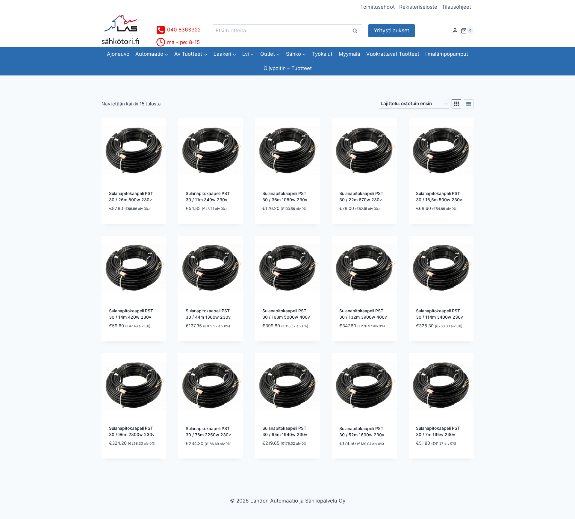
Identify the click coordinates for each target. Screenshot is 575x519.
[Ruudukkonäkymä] (456, 103)
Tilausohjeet (456, 7)
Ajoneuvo (118, 54)
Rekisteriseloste (418, 7)
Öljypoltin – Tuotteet (288, 68)
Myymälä (349, 54)
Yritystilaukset (391, 30)
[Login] (455, 31)
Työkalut (322, 54)
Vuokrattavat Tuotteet (392, 54)
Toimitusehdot (377, 7)
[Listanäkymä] (468, 103)
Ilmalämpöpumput (446, 54)
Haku (356, 31)
